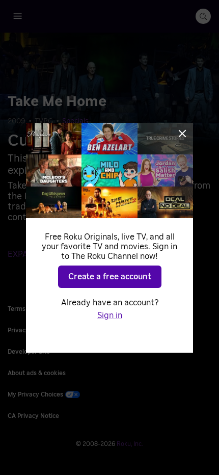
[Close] (182, 133)
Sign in (109, 315)
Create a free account (109, 277)
